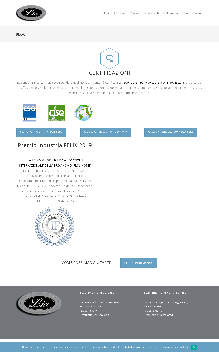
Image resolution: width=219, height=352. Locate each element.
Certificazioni (170, 13)
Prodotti (135, 13)
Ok (193, 347)
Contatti (198, 13)
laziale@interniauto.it (98, 314)
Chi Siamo (120, 13)
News (186, 13)
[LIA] (45, 13)
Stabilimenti (151, 13)
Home (106, 13)
